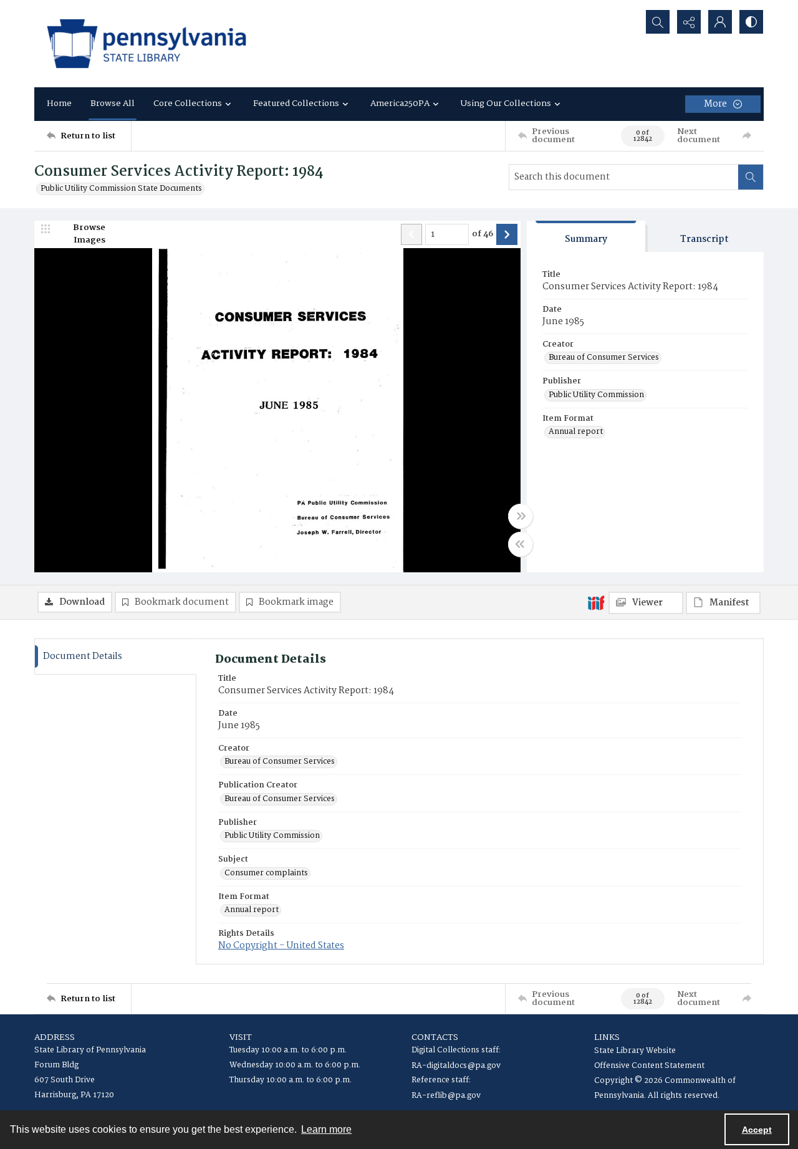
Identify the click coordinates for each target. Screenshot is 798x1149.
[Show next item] (506, 234)
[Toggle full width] (520, 516)
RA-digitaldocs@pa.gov (456, 1065)
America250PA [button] (400, 103)
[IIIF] (596, 602)
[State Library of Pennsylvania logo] (146, 44)
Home (59, 103)
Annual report (576, 432)
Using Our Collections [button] (506, 103)
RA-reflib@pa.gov (446, 1095)
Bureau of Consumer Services (604, 358)
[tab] (586, 236)
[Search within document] (750, 177)
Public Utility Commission (596, 395)
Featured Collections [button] (296, 103)
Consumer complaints (266, 873)
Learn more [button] (326, 1129)
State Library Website (635, 1050)
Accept (757, 1130)
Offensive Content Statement (649, 1065)
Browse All (112, 103)
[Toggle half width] (520, 544)
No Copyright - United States (281, 945)
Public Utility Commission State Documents (121, 189)
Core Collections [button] (187, 103)
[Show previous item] (411, 234)
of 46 (482, 234)
